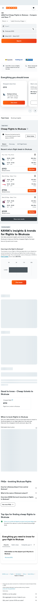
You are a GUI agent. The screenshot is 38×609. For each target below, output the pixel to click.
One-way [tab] (12, 144)
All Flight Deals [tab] (22, 144)
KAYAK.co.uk (5, 574)
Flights (12, 574)
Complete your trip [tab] (27, 545)
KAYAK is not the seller (9, 594)
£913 (3, 15)
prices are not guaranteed (9, 588)
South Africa (31, 574)
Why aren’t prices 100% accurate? (13, 600)
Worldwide (18, 574)
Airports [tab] (6, 545)
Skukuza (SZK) (9, 557)
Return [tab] (4, 144)
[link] (19, 282)
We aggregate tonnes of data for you (14, 597)
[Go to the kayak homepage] (11, 8)
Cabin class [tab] (15, 545)
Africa (24, 574)
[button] (3, 8)
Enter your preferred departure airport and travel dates (19, 521)
